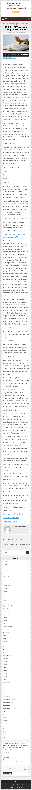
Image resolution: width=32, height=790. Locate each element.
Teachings (5, 685)
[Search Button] (29, 19)
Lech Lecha (6, 632)
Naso (4, 652)
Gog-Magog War (7, 603)
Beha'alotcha (6, 576)
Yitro (4, 737)
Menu (5, 19)
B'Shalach (5, 570)
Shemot (5, 676)
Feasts (4, 600)
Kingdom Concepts (8, 626)
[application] (16, 55)
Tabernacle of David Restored (14, 514)
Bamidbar (5, 573)
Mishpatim (5, 650)
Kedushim (5, 614)
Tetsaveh (5, 691)
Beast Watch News (10, 522)
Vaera (4, 717)
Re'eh (4, 667)
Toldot (4, 693)
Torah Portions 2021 (8, 705)
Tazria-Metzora (6, 682)
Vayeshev (5, 729)
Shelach (5, 670)
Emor (4, 597)
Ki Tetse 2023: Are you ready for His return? (16, 28)
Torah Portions (13, 24)
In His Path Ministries (11, 518)
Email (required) (7, 750)
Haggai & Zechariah (8, 606)
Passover (5, 658)
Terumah (5, 688)
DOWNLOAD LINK (9, 58)
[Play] (5, 55)
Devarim (5, 591)
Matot (4, 638)
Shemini (5, 673)
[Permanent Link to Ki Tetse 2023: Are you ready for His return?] (16, 43)
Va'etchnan (5, 714)
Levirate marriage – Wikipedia (13, 218)
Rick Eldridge (11, 32)
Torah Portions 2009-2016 (9, 699)
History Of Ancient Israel (9, 609)
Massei (4, 635)
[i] (25, 218)
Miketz (4, 647)
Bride (4, 582)
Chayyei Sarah (6, 585)
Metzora (5, 644)
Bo (3, 579)
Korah (4, 629)
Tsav (4, 711)
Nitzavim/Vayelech (7, 655)
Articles (5, 568)
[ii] (17, 237)
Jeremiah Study (7, 611)
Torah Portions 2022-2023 (21, 24)
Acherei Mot (6, 562)
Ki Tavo (5, 617)
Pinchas (5, 664)
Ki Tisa (4, 623)
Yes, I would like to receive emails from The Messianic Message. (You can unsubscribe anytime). (14, 762)
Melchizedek (6, 641)
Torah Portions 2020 (8, 702)
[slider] (25, 54)
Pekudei (5, 661)
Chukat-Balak (6, 588)
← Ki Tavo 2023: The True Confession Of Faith (16, 544)
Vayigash (5, 732)
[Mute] (22, 55)
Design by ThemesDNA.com (16, 787)
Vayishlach (5, 735)
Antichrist (5, 565)
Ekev (4, 594)
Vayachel (5, 720)
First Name (5, 755)
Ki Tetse (6, 24)
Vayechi (5, 723)
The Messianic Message (16, 3)
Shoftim (5, 679)
